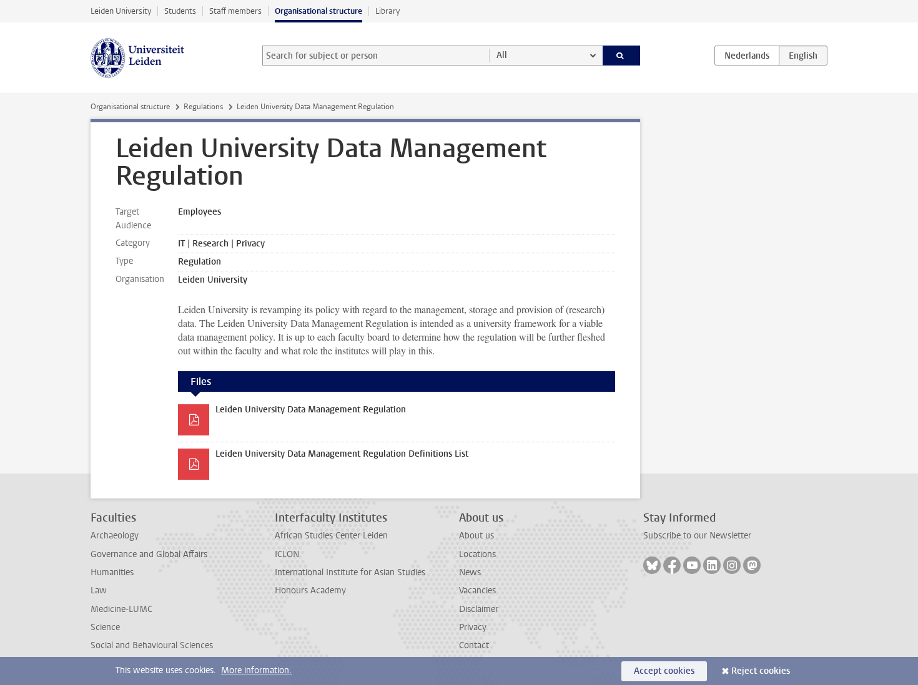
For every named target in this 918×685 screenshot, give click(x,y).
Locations (477, 554)
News (470, 572)
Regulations (203, 107)
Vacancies (477, 590)
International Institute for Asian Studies (350, 572)
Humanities (112, 572)
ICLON (287, 554)
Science (105, 627)
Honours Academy (310, 590)
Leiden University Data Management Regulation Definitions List (341, 454)
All (501, 55)
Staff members (235, 11)
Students (180, 11)
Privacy (472, 627)
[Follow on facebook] (672, 565)
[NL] (746, 56)
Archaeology (115, 536)
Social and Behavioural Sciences (152, 645)
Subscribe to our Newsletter (697, 536)
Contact (474, 645)
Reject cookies (760, 671)
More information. (256, 670)
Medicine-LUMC (121, 609)
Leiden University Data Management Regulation (310, 409)
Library (387, 11)
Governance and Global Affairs (149, 554)
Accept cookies (664, 671)
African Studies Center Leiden (331, 536)
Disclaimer (478, 609)
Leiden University (121, 11)
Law (99, 590)
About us (476, 536)
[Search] (622, 56)
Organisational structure (318, 11)
